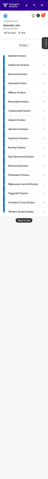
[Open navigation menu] (42, 5)
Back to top (24, 220)
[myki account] (26, 5)
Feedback (46, 43)
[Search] (34, 5)
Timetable (11, 33)
